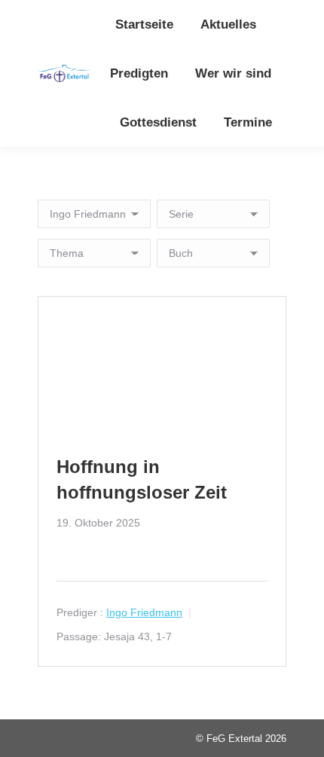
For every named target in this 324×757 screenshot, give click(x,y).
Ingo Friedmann (144, 612)
